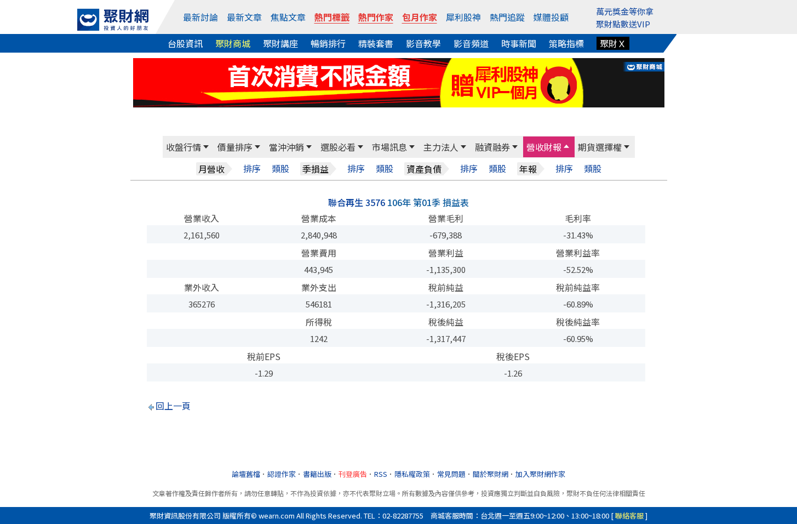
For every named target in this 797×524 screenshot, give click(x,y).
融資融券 (492, 147)
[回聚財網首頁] (112, 20)
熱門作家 (375, 17)
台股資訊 (185, 43)
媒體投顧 (551, 17)
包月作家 (419, 17)
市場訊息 (389, 147)
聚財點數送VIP (623, 24)
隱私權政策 (412, 474)
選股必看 (338, 147)
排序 (252, 168)
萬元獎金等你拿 (624, 11)
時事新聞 (518, 43)
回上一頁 (173, 405)
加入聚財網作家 (540, 474)
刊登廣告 (353, 474)
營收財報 (543, 147)
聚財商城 (232, 43)
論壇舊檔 (246, 474)
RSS (380, 474)
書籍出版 (317, 474)
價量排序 (235, 147)
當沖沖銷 (286, 147)
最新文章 (244, 17)
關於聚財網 (490, 474)
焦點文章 (288, 17)
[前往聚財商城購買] (398, 81)
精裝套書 (375, 43)
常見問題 (451, 474)
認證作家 (281, 474)
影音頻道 (471, 43)
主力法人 (440, 147)
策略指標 (566, 43)
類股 (280, 168)
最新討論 (200, 17)
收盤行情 (183, 147)
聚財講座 (280, 43)
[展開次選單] (206, 147)
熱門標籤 (331, 17)
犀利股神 (463, 17)
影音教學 (423, 43)
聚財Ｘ (613, 43)
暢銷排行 (328, 43)
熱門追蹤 (507, 17)
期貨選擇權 (600, 147)
